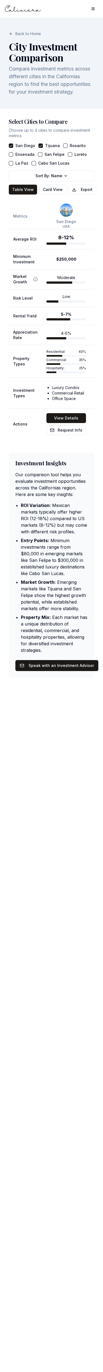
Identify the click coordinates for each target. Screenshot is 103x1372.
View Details (66, 418)
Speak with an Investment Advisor (61, 665)
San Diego (25, 145)
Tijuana (52, 145)
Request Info (70, 430)
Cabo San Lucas (53, 163)
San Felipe (54, 154)
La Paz (21, 163)
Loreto (80, 154)
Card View (53, 189)
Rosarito (78, 145)
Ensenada (25, 154)
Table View (23, 189)
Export (87, 189)
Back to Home (28, 33)
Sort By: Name (48, 175)
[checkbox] (11, 145)
